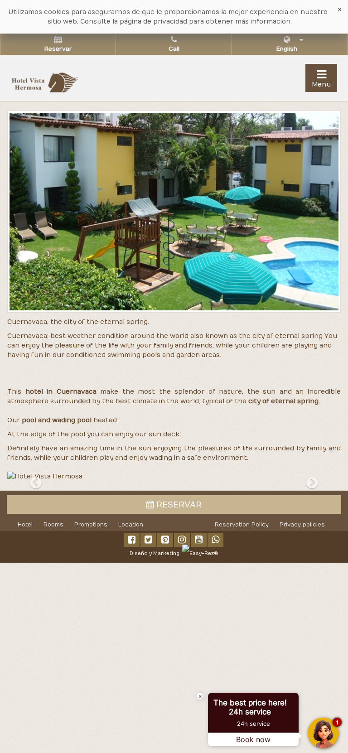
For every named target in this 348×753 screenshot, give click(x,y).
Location (130, 524)
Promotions (90, 524)
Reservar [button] (58, 49)
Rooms (53, 524)
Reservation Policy (242, 524)
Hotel (25, 524)
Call (174, 49)
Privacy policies (302, 524)
